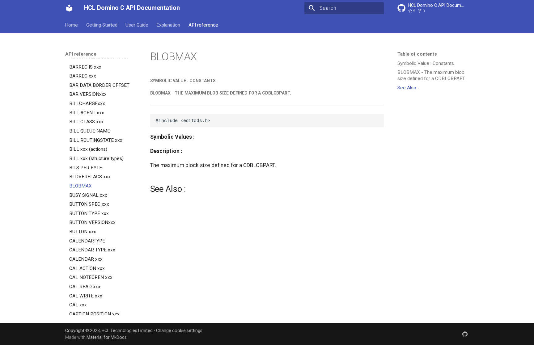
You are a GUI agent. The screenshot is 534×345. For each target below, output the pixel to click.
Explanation (168, 24)
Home (71, 24)
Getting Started (101, 24)
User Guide (136, 24)
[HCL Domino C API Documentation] (69, 8)
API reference (203, 24)
